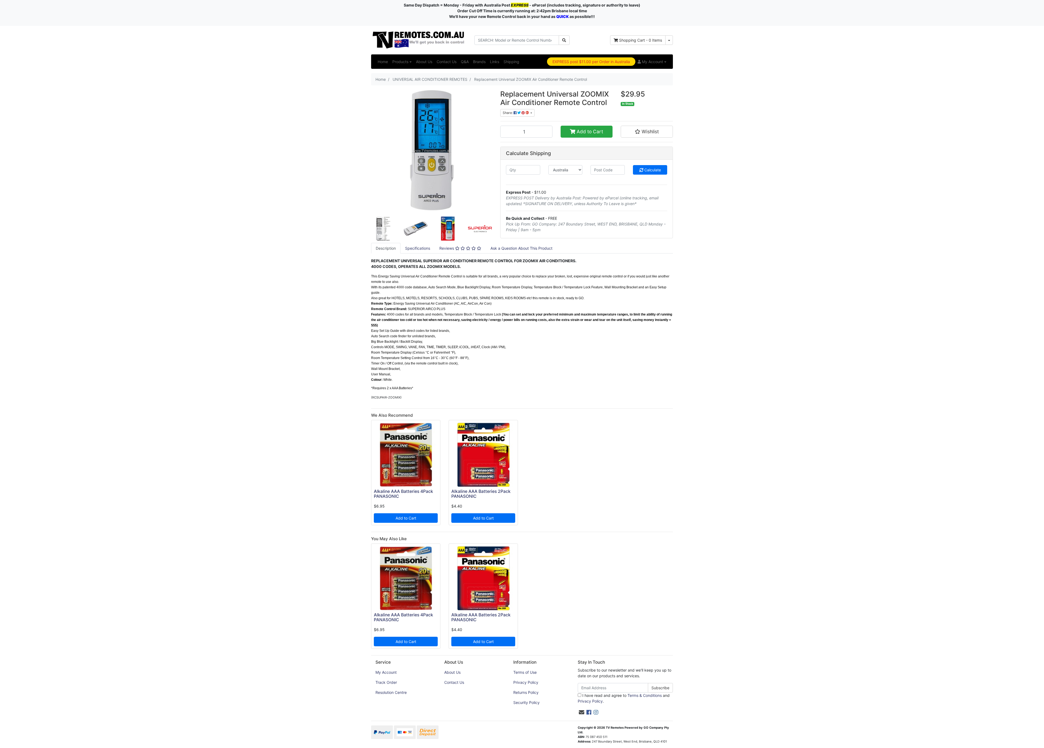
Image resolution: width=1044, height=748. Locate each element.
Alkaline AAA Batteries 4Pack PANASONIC (403, 494)
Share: (508, 113)
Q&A (465, 61)
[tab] (385, 248)
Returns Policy (526, 692)
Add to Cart (589, 131)
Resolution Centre (391, 692)
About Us (424, 61)
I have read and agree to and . (624, 698)
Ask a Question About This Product (521, 248)
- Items (640, 40)
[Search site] (564, 40)
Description (386, 248)
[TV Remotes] (418, 39)
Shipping (511, 61)
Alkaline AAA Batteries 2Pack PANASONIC (481, 494)
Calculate (652, 170)
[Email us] (581, 712)
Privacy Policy (525, 682)
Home (383, 61)
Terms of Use (525, 672)
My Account (386, 672)
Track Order (386, 682)
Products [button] (400, 61)
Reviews (447, 248)
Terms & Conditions (644, 695)
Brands (479, 61)
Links (494, 61)
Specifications (417, 248)
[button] (652, 62)
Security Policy (526, 702)
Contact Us (446, 61)
